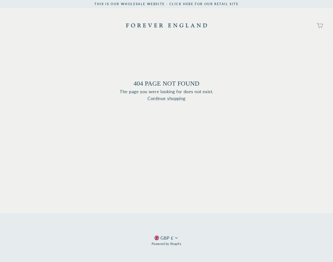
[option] (166, 4)
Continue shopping (166, 98)
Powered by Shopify (166, 244)
